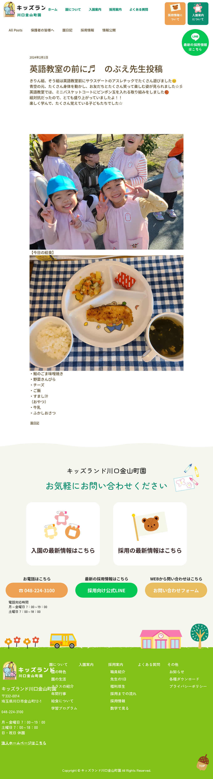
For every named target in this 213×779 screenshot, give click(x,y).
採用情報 (87, 30)
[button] (116, 9)
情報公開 (109, 30)
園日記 (67, 30)
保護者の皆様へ (42, 30)
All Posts (15, 30)
